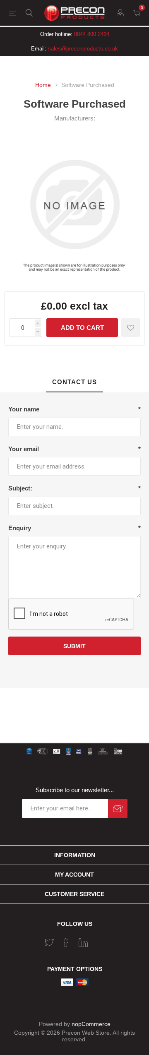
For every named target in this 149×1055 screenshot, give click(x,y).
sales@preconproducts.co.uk (83, 49)
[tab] (74, 382)
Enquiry (19, 527)
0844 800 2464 (91, 34)
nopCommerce (91, 1024)
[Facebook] (66, 942)
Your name (23, 409)
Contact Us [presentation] (74, 381)
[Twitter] (49, 942)
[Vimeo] (83, 942)
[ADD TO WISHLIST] (130, 327)
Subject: (20, 488)
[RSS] (100, 940)
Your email (23, 448)
